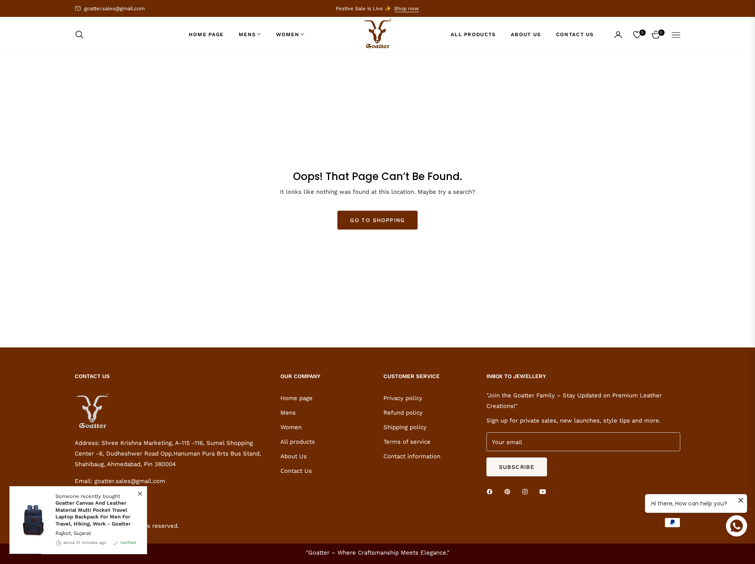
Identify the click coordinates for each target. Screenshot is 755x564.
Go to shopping (377, 220)
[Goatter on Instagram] (527, 491)
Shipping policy (405, 427)
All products (297, 441)
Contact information (411, 456)
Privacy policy (402, 398)
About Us (293, 456)
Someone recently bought (93, 510)
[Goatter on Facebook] (491, 491)
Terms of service (407, 441)
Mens (288, 412)
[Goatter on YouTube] (545, 491)
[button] (82, 34)
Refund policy (403, 412)
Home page (296, 398)
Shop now (406, 8)
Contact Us (296, 470)
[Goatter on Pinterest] (509, 491)
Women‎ (291, 427)
